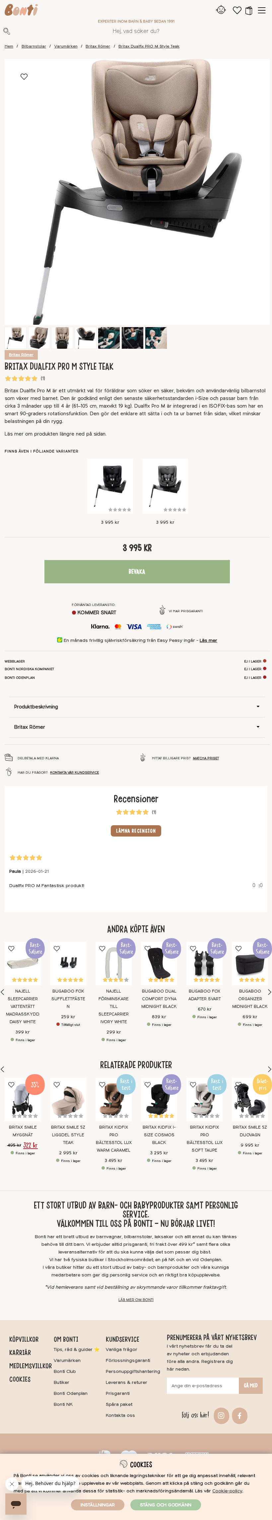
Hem (9, 46)
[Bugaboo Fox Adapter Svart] (204, 963)
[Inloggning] (221, 10)
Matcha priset (206, 758)
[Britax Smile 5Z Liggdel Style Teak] (68, 1099)
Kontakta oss (120, 1415)
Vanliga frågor (121, 1349)
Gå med (251, 1386)
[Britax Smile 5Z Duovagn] (250, 1099)
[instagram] (220, 1415)
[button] (248, 10)
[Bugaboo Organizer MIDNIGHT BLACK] (250, 963)
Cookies (20, 1379)
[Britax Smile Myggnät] (23, 1099)
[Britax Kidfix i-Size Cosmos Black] (159, 1099)
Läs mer (208, 640)
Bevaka (137, 571)
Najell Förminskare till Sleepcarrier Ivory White (114, 1007)
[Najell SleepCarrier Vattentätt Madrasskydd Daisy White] (23, 963)
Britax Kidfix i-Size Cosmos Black (159, 1135)
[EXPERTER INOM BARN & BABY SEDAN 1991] (21, 11)
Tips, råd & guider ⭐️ (77, 1349)
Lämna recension (136, 831)
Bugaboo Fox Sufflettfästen (68, 999)
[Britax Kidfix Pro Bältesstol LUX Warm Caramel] (114, 1099)
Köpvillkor (23, 1339)
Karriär (20, 1353)
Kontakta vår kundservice (74, 773)
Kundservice (122, 1339)
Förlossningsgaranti (128, 1360)
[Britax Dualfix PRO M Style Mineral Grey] (165, 486)
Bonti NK (63, 1404)
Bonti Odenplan (71, 1393)
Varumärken (66, 46)
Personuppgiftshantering (133, 1371)
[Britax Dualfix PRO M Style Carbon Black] (110, 486)
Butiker (61, 1382)
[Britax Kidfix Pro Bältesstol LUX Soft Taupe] (204, 1099)
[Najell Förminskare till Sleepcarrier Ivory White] (114, 963)
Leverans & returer (126, 1382)
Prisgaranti (118, 1393)
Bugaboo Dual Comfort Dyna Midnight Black (159, 999)
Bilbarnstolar (34, 46)
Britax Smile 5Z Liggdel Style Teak (68, 1135)
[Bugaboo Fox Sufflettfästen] (68, 963)
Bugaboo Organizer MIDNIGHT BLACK (250, 999)
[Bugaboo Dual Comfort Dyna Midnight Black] (159, 963)
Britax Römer (98, 46)
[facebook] (239, 1415)
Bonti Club (65, 1371)
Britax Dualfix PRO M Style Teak (148, 46)
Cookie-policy (227, 1491)
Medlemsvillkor (30, 1366)
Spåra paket (119, 1404)
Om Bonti (66, 1339)
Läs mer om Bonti (136, 1300)
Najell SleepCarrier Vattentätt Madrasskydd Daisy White (22, 1007)
